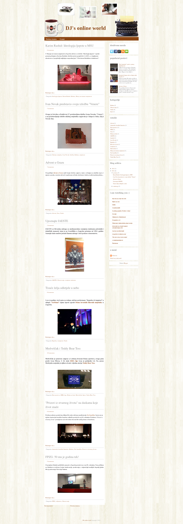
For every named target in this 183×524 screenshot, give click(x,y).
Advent (54, 213)
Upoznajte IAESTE (56, 221)
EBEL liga (63, 395)
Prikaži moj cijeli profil (115, 258)
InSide (114, 205)
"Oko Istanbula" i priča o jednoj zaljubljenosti (126, 65)
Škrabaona (115, 243)
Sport (84, 395)
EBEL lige (74, 361)
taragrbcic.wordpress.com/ (119, 234)
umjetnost (82, 155)
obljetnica (59, 501)
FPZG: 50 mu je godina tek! (62, 457)
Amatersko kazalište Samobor (60, 449)
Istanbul (112, 138)
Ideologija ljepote (57, 96)
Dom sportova (56, 395)
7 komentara (50, 108)
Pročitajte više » (50, 93)
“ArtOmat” (55, 302)
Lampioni (60, 341)
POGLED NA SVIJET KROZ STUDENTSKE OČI (120, 227)
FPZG (53, 501)
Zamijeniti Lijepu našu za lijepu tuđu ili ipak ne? (128, 75)
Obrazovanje (60, 280)
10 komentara (51, 353)
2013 (113, 168)
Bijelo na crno (116, 202)
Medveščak (79, 395)
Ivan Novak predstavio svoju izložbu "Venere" (72, 104)
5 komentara (50, 461)
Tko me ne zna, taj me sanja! (119, 237)
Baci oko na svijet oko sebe (119, 198)
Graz (58, 213)
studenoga (115, 186)
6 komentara (50, 50)
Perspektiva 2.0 (116, 220)
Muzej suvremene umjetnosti (84, 96)
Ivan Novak (66, 155)
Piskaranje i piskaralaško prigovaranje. (122, 223)
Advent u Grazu (54, 162)
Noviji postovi (48, 506)
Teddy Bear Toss (89, 363)
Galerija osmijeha (57, 155)
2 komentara (50, 225)
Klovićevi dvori (114, 144)
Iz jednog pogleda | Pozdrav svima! (121, 211)
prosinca (115, 173)
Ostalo (62, 213)
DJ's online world (86, 28)
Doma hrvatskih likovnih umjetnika (89, 302)
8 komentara (50, 292)
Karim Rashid (66, 96)
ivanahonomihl (116, 208)
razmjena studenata (70, 280)
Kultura (73, 96)
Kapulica (54, 341)
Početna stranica (51, 39)
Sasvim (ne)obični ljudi (118, 231)
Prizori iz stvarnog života (89, 449)
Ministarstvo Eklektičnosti (119, 217)
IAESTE (54, 280)
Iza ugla (114, 214)
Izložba (72, 155)
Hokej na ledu (71, 395)
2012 (113, 171)
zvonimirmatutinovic (117, 240)
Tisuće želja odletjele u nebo (62, 288)
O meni (62, 39)
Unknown (114, 255)
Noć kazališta (78, 449)
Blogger (126, 263)
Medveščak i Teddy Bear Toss (63, 348)
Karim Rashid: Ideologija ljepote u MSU (69, 45)
